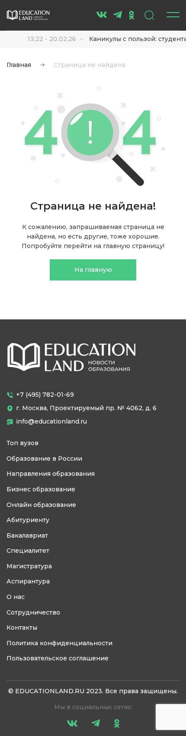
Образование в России (44, 458)
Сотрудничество (33, 612)
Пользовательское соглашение (57, 658)
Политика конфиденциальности (59, 643)
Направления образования (50, 474)
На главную (93, 270)
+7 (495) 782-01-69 (45, 394)
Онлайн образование (41, 505)
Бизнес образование (40, 489)
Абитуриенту (27, 520)
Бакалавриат (27, 535)
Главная (18, 65)
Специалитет (27, 550)
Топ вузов (22, 443)
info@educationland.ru (51, 421)
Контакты (21, 627)
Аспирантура (28, 581)
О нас (15, 597)
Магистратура (29, 566)
